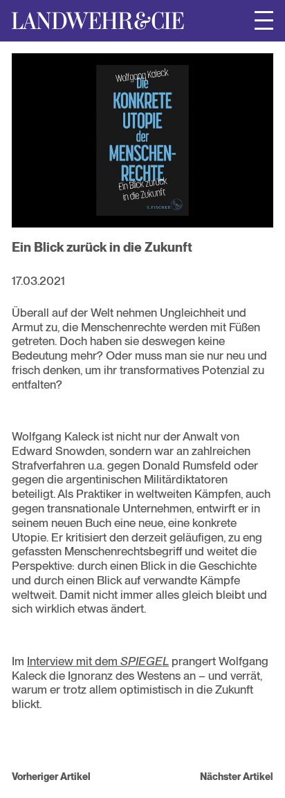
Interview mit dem (98, 661)
